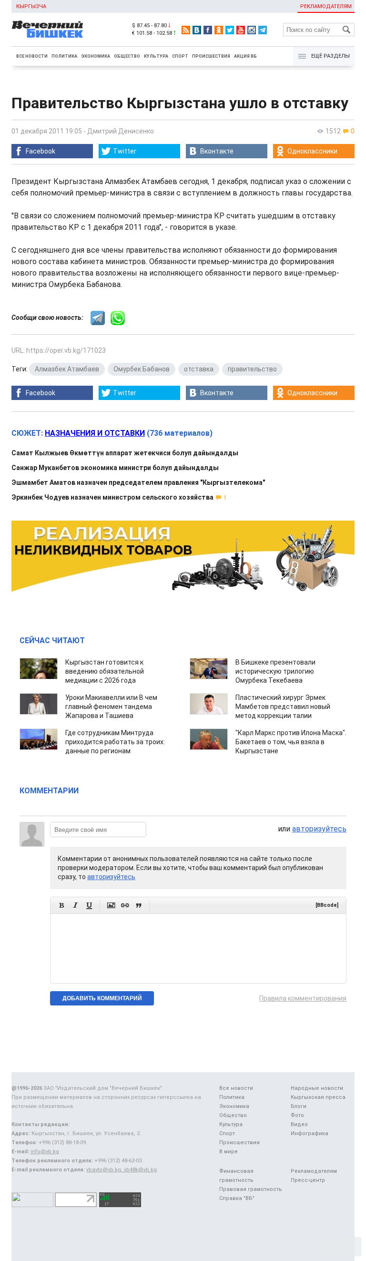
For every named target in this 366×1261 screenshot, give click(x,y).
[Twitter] (229, 30)
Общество (127, 56)
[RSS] (186, 30)
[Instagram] (251, 30)
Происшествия (211, 56)
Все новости (32, 56)
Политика (64, 56)
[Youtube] (240, 30)
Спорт (180, 56)
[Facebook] (207, 30)
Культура (156, 56)
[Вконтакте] (197, 30)
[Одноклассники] (218, 30)
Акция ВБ (245, 56)
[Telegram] (262, 30)
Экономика (95, 56)
